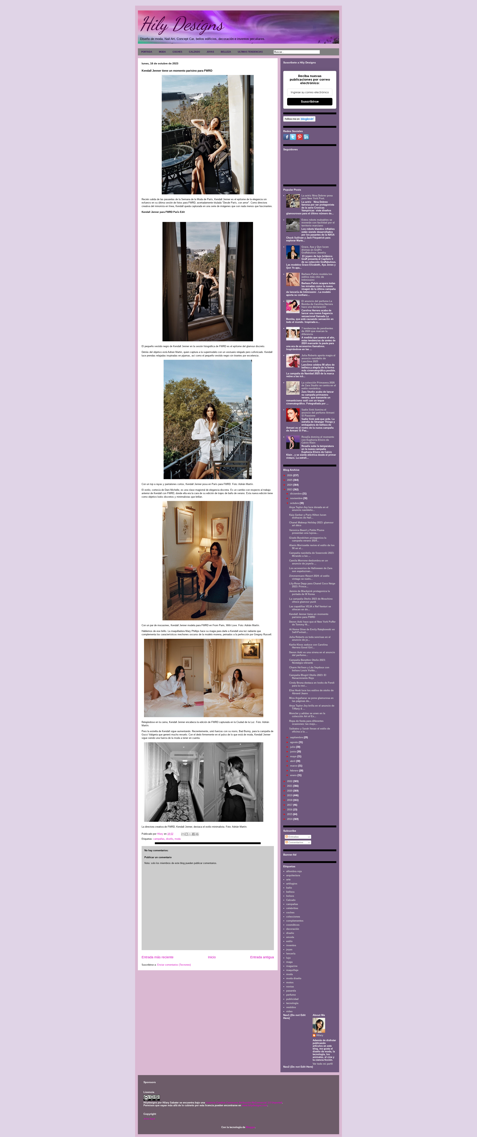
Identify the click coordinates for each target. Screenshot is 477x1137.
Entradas (293, 836)
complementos (294, 920)
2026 (290, 475)
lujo (288, 957)
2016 (290, 809)
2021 (290, 785)
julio (293, 747)
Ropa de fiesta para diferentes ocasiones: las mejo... (306, 722)
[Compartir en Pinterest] (197, 834)
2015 (290, 814)
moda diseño (293, 978)
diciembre (296, 493)
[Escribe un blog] (186, 834)
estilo (289, 941)
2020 (290, 790)
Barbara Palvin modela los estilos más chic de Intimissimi (316, 277)
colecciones (293, 916)
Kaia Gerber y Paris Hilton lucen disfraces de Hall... (307, 516)
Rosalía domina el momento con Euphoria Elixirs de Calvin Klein (317, 440)
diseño (169, 838)
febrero (294, 770)
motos (289, 982)
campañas (159, 838)
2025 (290, 480)
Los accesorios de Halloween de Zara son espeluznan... (310, 570)
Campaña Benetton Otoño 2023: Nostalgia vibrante (307, 661)
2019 (290, 795)
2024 (290, 484)
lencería (290, 953)
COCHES (177, 52)
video (289, 1011)
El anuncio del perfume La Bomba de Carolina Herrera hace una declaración (317, 304)
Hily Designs (181, 23)
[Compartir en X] (190, 834)
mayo (293, 756)
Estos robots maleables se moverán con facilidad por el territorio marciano (318, 222)
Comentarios (295, 842)
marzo (294, 765)
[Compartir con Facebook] (193, 834)
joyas (289, 949)
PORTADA (146, 52)
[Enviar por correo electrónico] (183, 834)
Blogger (250, 1127)
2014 (290, 819)
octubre (295, 503)
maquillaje (292, 970)
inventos (291, 945)
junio (293, 751)
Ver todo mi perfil (323, 1063)
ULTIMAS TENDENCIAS (250, 52)
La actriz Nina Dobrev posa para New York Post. (317, 197)
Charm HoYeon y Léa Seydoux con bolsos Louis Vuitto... (309, 669)
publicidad (292, 999)
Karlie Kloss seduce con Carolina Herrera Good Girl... (308, 646)
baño (289, 887)
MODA (162, 52)
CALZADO (194, 52)
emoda (290, 937)
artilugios (291, 883)
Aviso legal (149, 1118)
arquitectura (293, 875)
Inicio (212, 957)
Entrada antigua (262, 957)
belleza (290, 891)
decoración (292, 929)
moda (178, 838)
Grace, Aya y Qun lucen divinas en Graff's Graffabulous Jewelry (315, 249)
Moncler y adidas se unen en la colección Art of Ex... (307, 715)
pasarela (291, 990)
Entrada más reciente (157, 957)
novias (290, 986)
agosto (294, 742)
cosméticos (292, 924)
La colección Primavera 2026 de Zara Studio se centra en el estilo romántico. (318, 385)
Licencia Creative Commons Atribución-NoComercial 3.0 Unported (244, 1102)
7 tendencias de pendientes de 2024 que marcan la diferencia (317, 331)
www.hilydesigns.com (254, 1105)
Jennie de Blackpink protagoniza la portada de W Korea (309, 593)
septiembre (297, 737)
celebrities (292, 908)
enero (293, 775)
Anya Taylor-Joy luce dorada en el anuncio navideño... (308, 509)
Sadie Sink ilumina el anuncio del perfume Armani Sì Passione (317, 412)
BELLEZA (226, 52)
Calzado (291, 900)
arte (288, 879)
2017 (290, 805)
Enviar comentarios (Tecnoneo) (174, 964)
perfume (291, 994)
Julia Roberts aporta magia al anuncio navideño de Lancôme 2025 (318, 358)
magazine (291, 966)
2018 (290, 800)
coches (290, 912)
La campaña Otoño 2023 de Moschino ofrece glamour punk (311, 600)
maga (289, 962)
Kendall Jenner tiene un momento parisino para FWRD (308, 615)
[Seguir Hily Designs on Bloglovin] (299, 120)
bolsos (290, 896)
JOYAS (210, 52)
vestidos (291, 1007)
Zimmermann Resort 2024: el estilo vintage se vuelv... (309, 577)
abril (293, 761)
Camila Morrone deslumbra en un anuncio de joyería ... (308, 562)
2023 (290, 489)
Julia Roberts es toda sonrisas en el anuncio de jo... (310, 638)
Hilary (319, 1035)
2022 (290, 781)
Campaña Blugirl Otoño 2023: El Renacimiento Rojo (307, 676)
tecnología (292, 1003)
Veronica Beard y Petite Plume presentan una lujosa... (306, 532)
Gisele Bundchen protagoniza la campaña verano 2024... (307, 539)
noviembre (296, 498)
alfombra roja (294, 871)
